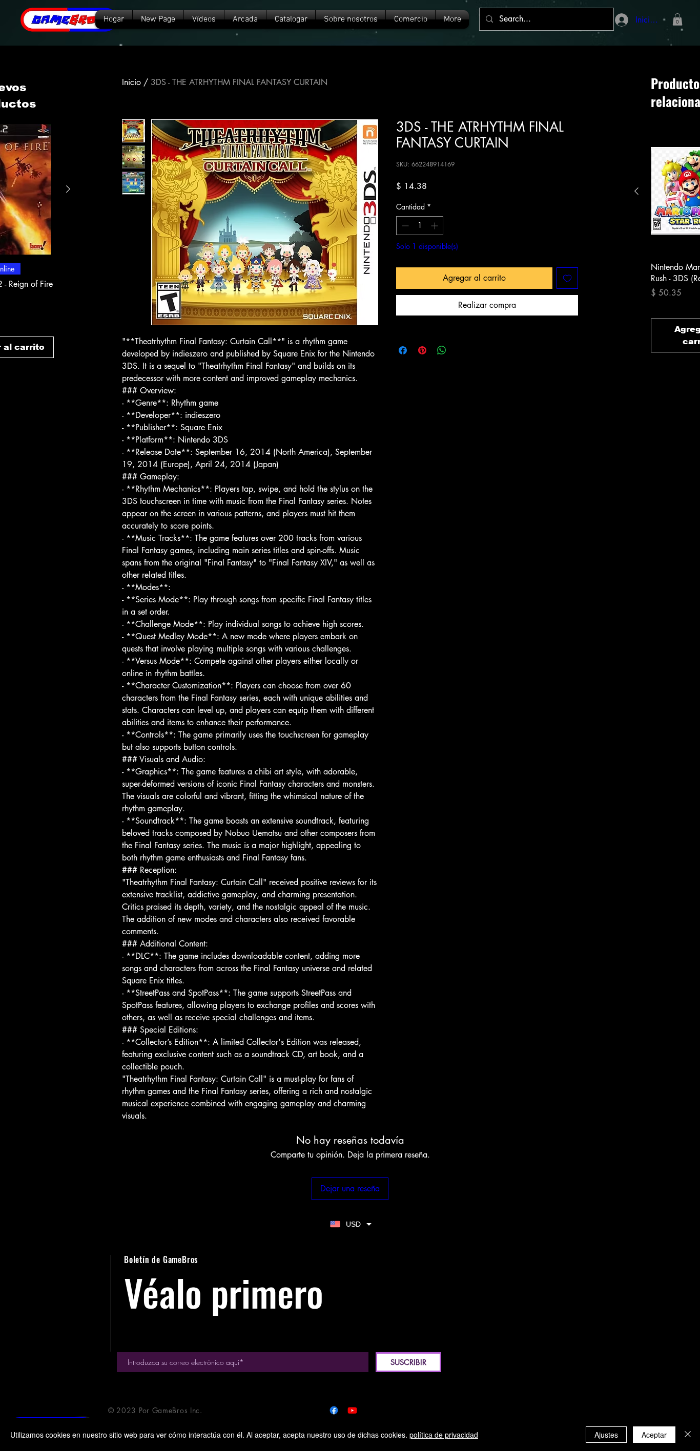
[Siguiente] (68, 189)
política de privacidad (443, 1434)
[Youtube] (352, 1410)
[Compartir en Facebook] (403, 350)
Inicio (131, 82)
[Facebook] (333, 1410)
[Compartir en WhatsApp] (442, 350)
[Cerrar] (688, 1434)
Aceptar (654, 1434)
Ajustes (606, 1434)
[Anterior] (636, 191)
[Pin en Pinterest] (422, 350)
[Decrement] (404, 226)
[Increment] (435, 226)
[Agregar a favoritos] (567, 278)
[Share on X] (461, 350)
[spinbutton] (419, 226)
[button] (290, 19)
